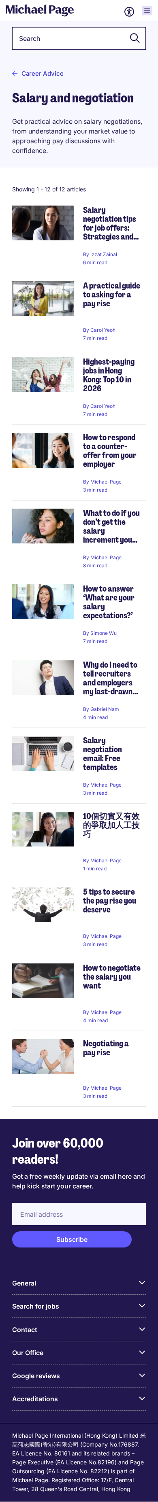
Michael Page (106, 482)
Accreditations (35, 1399)
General (24, 1283)
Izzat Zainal (103, 254)
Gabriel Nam (104, 709)
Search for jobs (35, 1306)
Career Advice (42, 73)
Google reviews (36, 1376)
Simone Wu (103, 633)
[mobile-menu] (147, 10)
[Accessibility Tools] (129, 12)
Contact (24, 1329)
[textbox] (79, 38)
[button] (132, 38)
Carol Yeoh (102, 330)
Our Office (27, 1352)
